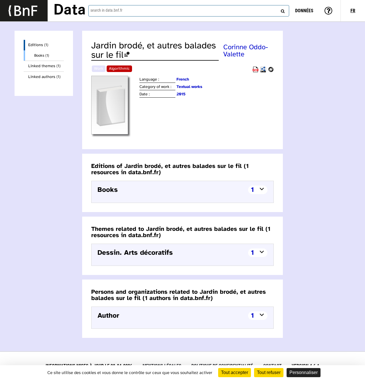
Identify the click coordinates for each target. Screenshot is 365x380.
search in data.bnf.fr (106, 10)
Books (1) (41, 55)
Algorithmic (119, 69)
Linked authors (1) (44, 77)
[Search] (282, 10)
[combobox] (188, 11)
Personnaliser (303, 372)
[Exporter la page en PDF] (255, 71)
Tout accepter (234, 372)
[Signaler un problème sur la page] (126, 55)
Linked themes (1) (44, 66)
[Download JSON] (271, 71)
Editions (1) (38, 45)
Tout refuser (269, 372)
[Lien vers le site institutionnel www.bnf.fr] (24, 10)
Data (69, 11)
